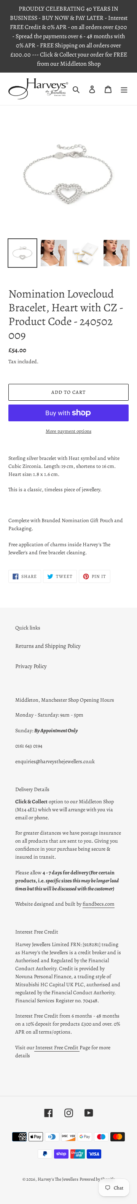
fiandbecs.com (99, 904)
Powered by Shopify (97, 1179)
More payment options (68, 431)
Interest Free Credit (57, 1047)
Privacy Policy (31, 666)
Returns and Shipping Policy (48, 646)
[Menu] (124, 89)
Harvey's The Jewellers (58, 1179)
